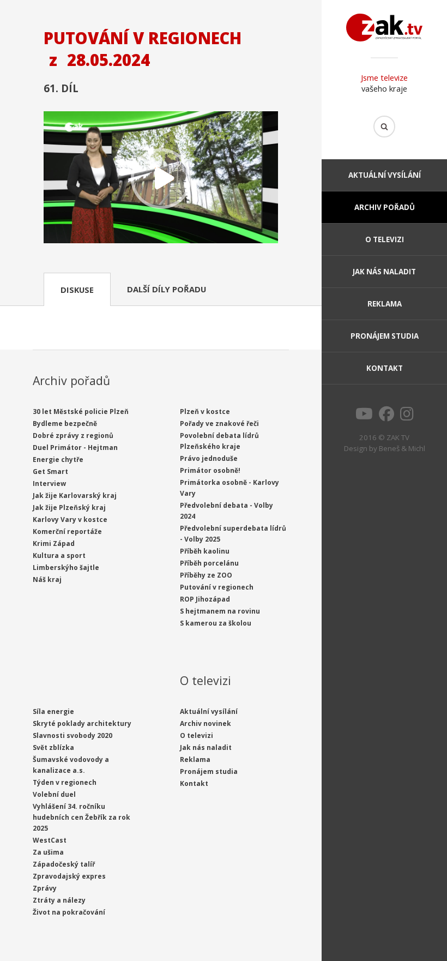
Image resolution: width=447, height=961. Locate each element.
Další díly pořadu (166, 289)
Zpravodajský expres (69, 876)
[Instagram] (407, 417)
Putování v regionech (216, 587)
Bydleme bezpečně (65, 423)
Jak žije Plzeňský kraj (69, 507)
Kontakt (384, 368)
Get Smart (50, 471)
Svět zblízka (53, 747)
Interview (49, 483)
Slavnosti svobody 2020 (72, 735)
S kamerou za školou (215, 623)
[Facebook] (386, 417)
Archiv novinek (205, 723)
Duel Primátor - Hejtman (75, 447)
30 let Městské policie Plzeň (81, 411)
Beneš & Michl (402, 448)
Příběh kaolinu (204, 551)
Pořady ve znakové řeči (219, 423)
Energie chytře (58, 459)
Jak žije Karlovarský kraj (75, 495)
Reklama (384, 304)
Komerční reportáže (67, 531)
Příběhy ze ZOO (206, 575)
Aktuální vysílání (384, 175)
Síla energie (53, 711)
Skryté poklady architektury (82, 723)
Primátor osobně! (210, 470)
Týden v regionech (64, 782)
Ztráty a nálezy (59, 900)
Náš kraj (47, 579)
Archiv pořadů (384, 207)
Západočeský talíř (64, 864)
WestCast (50, 840)
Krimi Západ (54, 543)
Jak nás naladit (384, 272)
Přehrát (161, 178)
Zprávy (45, 888)
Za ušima (48, 852)
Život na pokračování (69, 912)
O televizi (384, 239)
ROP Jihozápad (205, 599)
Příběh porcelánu (209, 563)
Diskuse (77, 289)
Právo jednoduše (209, 458)
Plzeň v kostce (205, 411)
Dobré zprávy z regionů (73, 435)
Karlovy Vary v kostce (70, 519)
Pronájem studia (385, 336)
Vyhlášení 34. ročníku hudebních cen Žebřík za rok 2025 (81, 817)
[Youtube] (364, 417)
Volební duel (54, 794)
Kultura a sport (59, 555)
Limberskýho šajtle (66, 567)
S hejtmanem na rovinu (220, 611)
